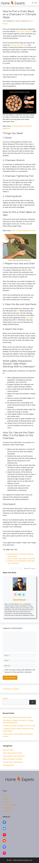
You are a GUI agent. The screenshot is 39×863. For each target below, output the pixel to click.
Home (5, 796)
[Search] (32, 702)
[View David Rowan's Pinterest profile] (15, 594)
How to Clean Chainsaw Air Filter (24, 230)
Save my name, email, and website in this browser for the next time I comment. (20, 671)
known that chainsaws (24, 31)
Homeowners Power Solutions (14, 756)
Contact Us (7, 802)
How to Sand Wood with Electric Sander (17, 717)
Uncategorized (8, 765)
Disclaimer (6, 811)
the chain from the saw (18, 45)
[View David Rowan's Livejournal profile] (23, 594)
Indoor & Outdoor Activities (12, 759)
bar (18, 311)
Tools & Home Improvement (13, 762)
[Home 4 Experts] (13, 2)
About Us (6, 799)
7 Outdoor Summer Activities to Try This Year (19, 726)
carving (28, 318)
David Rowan (19, 600)
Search (5, 698)
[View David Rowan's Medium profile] (19, 594)
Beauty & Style (8, 750)
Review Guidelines (11, 805)
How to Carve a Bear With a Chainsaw (21, 558)
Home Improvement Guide (12, 753)
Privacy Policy (8, 808)
